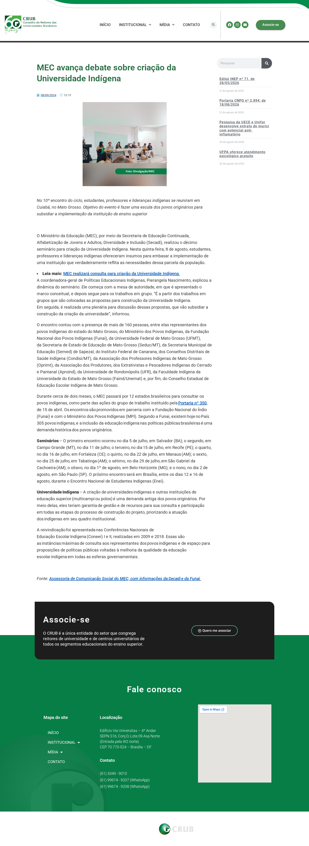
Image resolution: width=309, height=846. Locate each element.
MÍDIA (165, 24)
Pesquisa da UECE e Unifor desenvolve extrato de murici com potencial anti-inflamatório (244, 128)
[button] (213, 24)
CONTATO (191, 24)
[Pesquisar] (266, 63)
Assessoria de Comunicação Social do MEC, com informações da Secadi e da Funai (124, 578)
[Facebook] (229, 24)
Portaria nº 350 (192, 402)
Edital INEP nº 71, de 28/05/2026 (237, 81)
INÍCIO (105, 24)
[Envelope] (245, 24)
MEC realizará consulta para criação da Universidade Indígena (121, 273)
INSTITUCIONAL (133, 24)
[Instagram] (237, 24)
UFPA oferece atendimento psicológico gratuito (242, 154)
